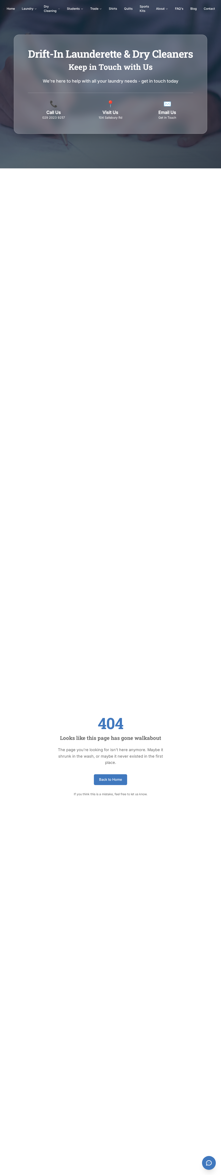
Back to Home (110, 779)
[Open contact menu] (209, 1163)
